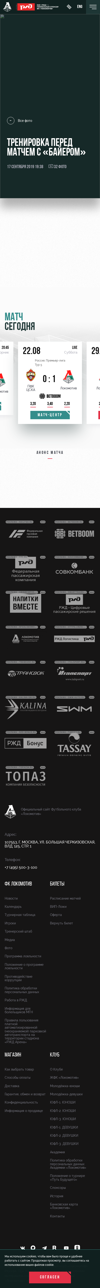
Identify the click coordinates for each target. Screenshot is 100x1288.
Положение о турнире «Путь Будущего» (67, 1177)
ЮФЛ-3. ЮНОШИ (63, 1119)
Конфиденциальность (21, 1102)
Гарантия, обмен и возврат (25, 1094)
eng (79, 7)
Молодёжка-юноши (65, 1086)
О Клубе (56, 1069)
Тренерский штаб (18, 931)
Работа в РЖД (16, 1000)
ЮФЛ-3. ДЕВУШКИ (64, 1144)
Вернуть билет (61, 923)
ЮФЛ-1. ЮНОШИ (62, 1102)
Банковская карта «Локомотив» (64, 1206)
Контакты (57, 1216)
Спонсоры (58, 1188)
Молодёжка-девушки (66, 1094)
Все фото (25, 121)
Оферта (56, 915)
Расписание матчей (65, 898)
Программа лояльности (23, 956)
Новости (11, 898)
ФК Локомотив (18, 884)
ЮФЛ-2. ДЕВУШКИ (64, 1135)
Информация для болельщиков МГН (19, 1010)
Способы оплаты (17, 1077)
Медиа (10, 940)
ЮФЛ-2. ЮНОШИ (63, 1111)
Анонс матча (50, 453)
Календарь (13, 906)
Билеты (57, 884)
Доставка (12, 1086)
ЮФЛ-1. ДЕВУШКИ (64, 1127)
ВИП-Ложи (58, 906)
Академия (57, 1152)
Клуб (55, 1055)
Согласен (50, 1277)
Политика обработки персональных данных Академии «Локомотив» (68, 1163)
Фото (8, 948)
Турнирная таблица (20, 915)
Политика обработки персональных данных (22, 990)
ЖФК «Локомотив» (64, 1077)
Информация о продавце (24, 1111)
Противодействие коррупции (18, 978)
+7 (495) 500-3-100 (21, 867)
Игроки (10, 923)
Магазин (13, 1055)
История (56, 1196)
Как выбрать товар (19, 1069)
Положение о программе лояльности (24, 966)
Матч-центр (50, 415)
